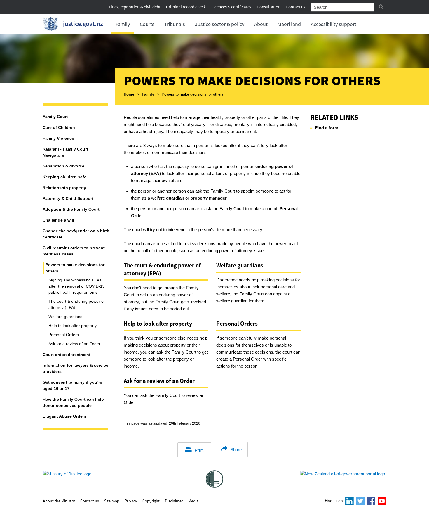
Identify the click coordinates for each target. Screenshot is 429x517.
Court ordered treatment (66, 354)
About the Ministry (59, 500)
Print (199, 450)
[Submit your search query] (381, 7)
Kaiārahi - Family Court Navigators (65, 152)
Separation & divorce (63, 166)
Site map (111, 500)
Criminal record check (186, 7)
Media (193, 500)
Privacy (131, 500)
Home (129, 94)
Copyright (151, 500)
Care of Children (59, 127)
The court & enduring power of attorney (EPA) (76, 304)
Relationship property (64, 187)
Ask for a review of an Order (74, 343)
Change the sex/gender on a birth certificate (76, 234)
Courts (147, 24)
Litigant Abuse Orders (64, 416)
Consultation (269, 7)
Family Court (55, 116)
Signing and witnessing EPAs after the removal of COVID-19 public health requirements (76, 286)
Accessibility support (333, 24)
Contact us (295, 7)
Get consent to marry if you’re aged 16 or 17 (72, 385)
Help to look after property (72, 325)
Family (123, 24)
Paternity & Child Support (68, 198)
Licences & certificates (231, 7)
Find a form (326, 127)
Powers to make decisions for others (75, 267)
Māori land (289, 24)
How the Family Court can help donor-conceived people (73, 402)
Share (236, 449)
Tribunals (174, 24)
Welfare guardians (65, 316)
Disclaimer (174, 500)
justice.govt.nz (83, 24)
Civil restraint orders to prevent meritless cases (74, 250)
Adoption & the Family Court (71, 209)
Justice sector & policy (219, 24)
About (261, 24)
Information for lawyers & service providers (75, 368)
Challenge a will (58, 220)
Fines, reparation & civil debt (135, 7)
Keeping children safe (64, 176)
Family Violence (58, 138)
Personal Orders (63, 334)
